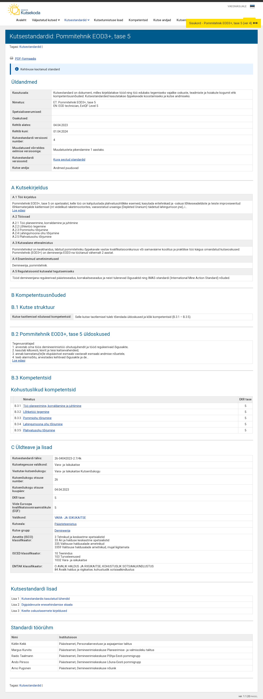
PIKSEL (254, 696)
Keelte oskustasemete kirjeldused (44, 611)
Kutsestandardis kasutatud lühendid (46, 599)
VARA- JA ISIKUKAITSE (70, 518)
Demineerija (62, 530)
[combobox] (253, 7)
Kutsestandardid (76, 20)
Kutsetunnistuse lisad (108, 20)
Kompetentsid (138, 20)
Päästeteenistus (66, 524)
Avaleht (21, 20)
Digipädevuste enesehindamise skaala (47, 604)
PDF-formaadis (25, 59)
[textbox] (252, 7)
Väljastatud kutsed (44, 20)
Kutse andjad (162, 20)
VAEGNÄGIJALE (237, 6)
